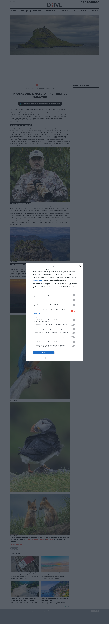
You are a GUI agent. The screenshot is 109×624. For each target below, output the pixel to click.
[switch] (73, 295)
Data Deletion (41, 358)
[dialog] (54, 312)
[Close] (80, 266)
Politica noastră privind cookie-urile (63, 358)
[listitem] (54, 291)
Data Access (49, 358)
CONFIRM (44, 352)
